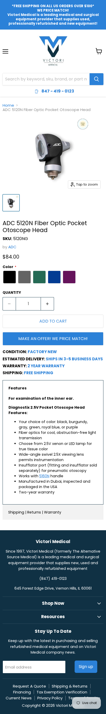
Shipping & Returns (69, 686)
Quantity (12, 293)
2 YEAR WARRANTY (46, 366)
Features (17, 388)
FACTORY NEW (42, 351)
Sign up (86, 667)
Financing (22, 692)
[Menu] (5, 38)
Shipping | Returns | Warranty (34, 512)
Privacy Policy (50, 698)
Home (8, 105)
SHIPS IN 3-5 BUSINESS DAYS (74, 359)
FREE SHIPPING (38, 373)
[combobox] (46, 79)
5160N (44, 476)
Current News (19, 698)
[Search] (96, 79)
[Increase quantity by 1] (47, 303)
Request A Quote (29, 686)
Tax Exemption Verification (62, 692)
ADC (12, 247)
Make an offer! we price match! (53, 339)
